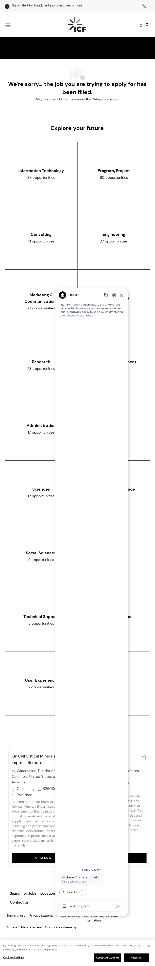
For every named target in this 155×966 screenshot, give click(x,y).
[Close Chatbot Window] (121, 295)
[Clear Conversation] (106, 295)
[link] (23, 893)
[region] (91, 600)
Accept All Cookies (107, 957)
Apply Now (54, 858)
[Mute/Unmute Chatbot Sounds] (114, 295)
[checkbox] (144, 757)
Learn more (73, 5)
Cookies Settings (13, 957)
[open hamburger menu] (7, 24)
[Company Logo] (77, 25)
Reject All (136, 957)
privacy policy (80, 312)
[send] (118, 906)
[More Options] (64, 906)
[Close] (148, 946)
